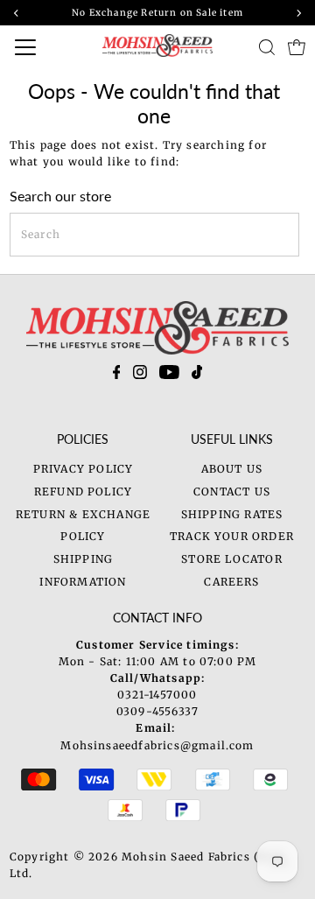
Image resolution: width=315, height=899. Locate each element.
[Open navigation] (40, 47)
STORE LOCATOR (231, 558)
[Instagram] (140, 376)
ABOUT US (232, 468)
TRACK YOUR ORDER (232, 536)
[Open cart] (296, 47)
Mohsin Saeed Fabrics (186, 856)
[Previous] (16, 13)
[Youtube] (169, 376)
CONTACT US (231, 491)
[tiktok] (197, 376)
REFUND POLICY (83, 491)
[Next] (298, 13)
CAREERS (231, 581)
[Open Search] (267, 47)
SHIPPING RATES (232, 514)
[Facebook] (116, 376)
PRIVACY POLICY (83, 468)
